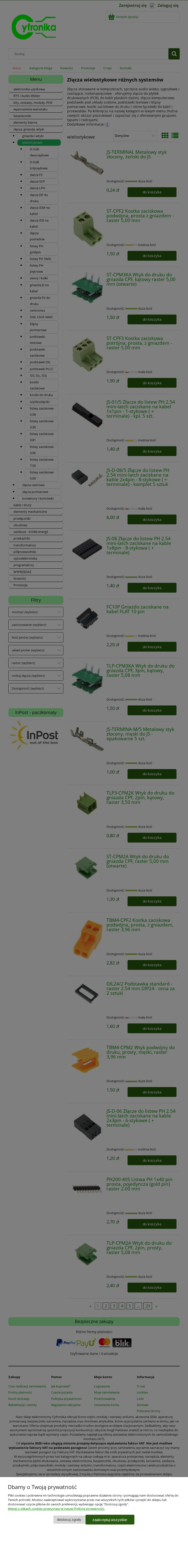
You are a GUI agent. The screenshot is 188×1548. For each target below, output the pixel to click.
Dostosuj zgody (69, 1519)
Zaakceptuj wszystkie (110, 1520)
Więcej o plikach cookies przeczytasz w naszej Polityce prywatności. (56, 1508)
